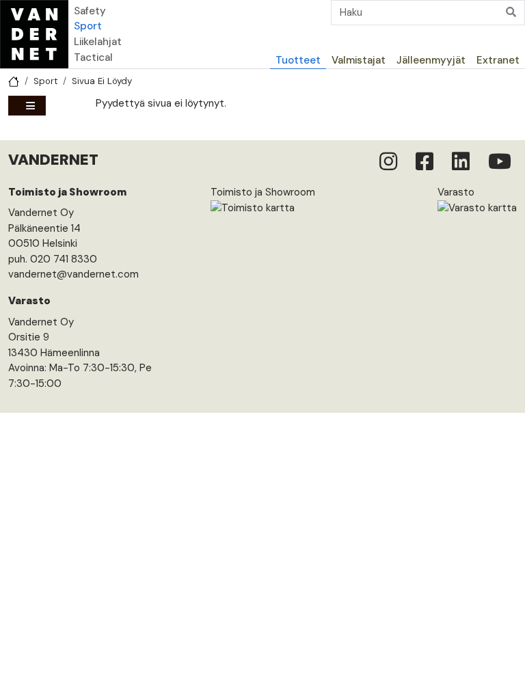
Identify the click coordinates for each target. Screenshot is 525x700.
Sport (88, 26)
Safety (90, 11)
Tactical (93, 57)
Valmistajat (359, 60)
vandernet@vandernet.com (73, 274)
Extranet (498, 60)
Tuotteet (298, 60)
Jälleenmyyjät (431, 60)
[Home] (34, 34)
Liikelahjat (98, 42)
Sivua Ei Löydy (102, 81)
